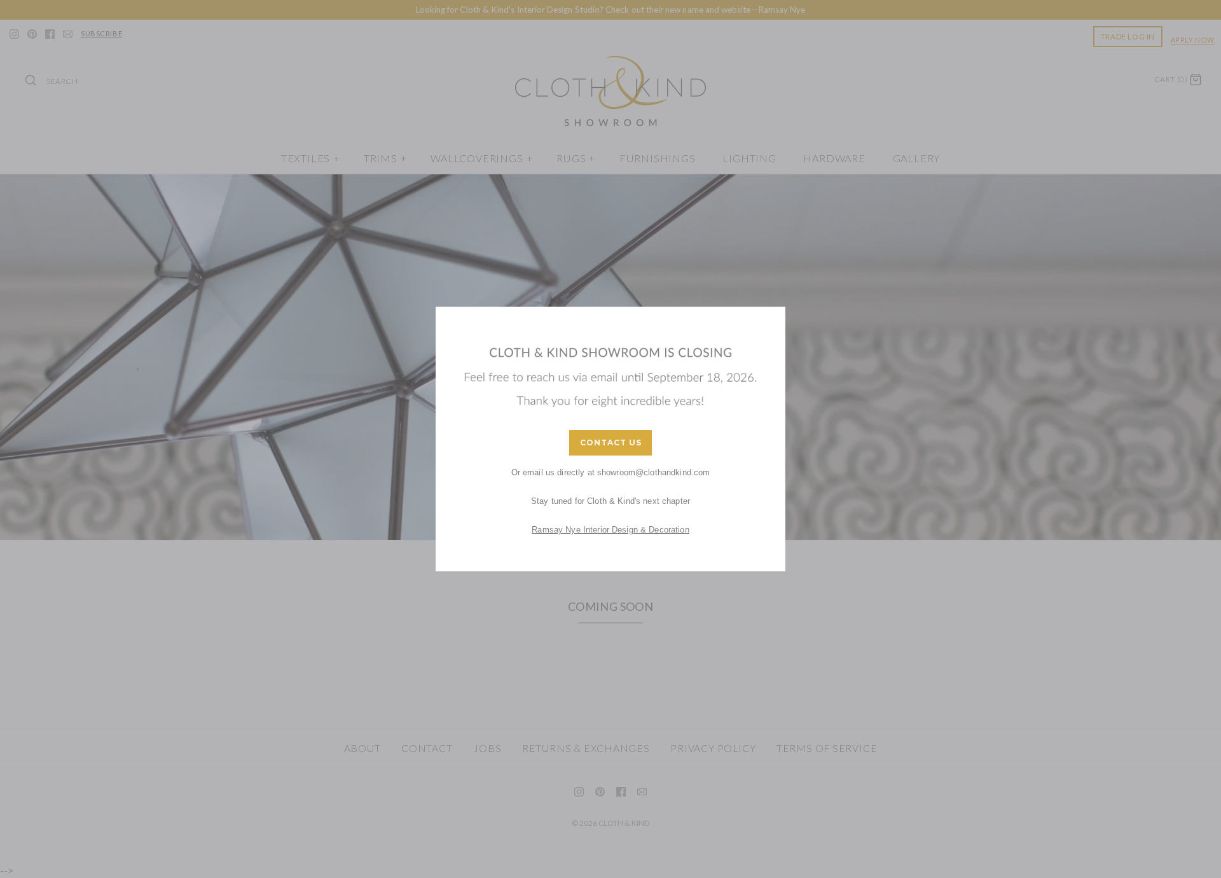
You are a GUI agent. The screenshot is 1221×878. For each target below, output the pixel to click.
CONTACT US (611, 442)
